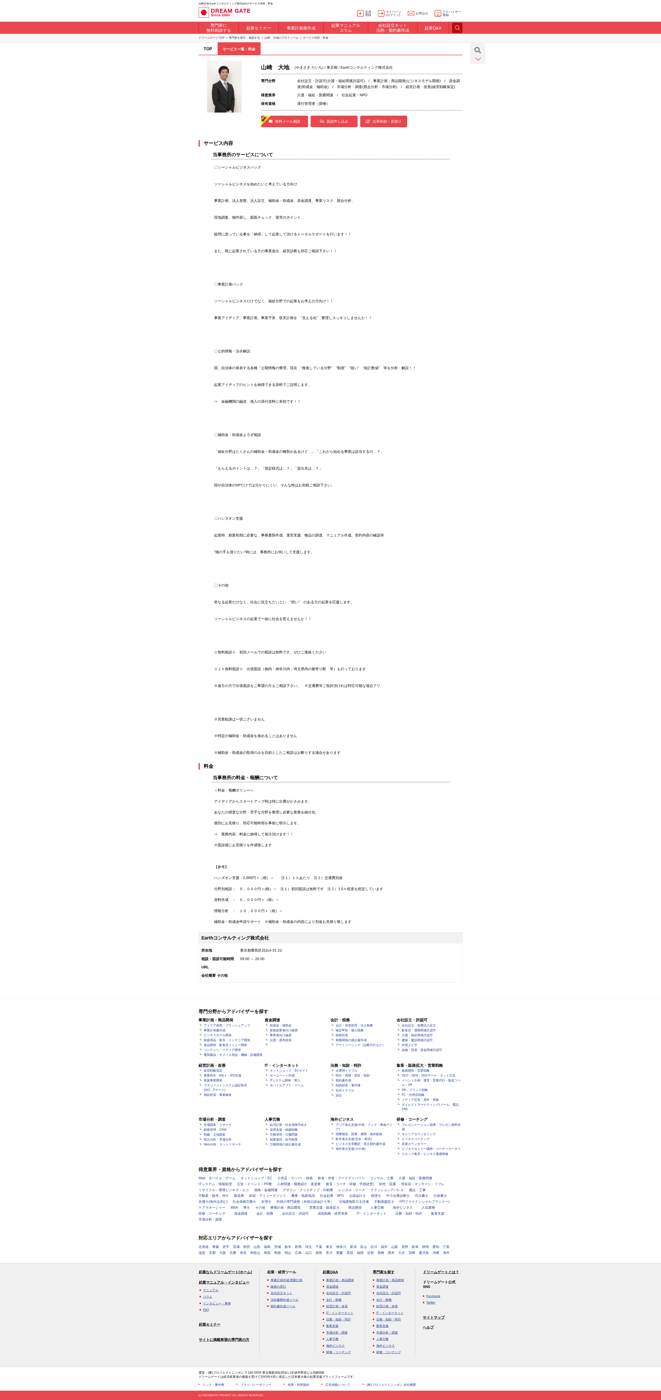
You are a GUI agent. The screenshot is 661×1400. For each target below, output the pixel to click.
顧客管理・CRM (215, 1130)
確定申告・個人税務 (350, 1030)
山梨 (394, 1247)
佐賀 (370, 1253)
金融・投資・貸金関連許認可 (422, 1050)
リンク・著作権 (213, 1385)
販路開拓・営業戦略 (416, 1070)
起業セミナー (210, 1324)
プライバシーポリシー (255, 1385)
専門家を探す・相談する (244, 37)
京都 (212, 1253)
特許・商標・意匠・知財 (353, 1075)
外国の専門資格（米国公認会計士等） (305, 1202)
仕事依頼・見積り (387, 121)
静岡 (425, 1247)
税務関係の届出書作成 (351, 1040)
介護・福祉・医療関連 (415, 1178)
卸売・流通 (387, 1184)
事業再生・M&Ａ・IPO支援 (222, 1075)
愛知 (435, 1247)
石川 (374, 1247)
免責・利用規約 (298, 1385)
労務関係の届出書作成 (285, 1144)
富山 (363, 1247)
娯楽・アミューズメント (267, 1196)
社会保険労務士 (244, 1202)
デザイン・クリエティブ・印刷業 (308, 1190)
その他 (260, 1207)
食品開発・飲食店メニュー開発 (225, 1045)
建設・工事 (417, 1190)
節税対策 (342, 1035)
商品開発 (355, 1207)
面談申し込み (337, 121)
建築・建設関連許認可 (417, 1040)
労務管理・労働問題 (284, 1134)
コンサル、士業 (382, 1178)
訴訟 (339, 1095)
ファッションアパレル (387, 1190)
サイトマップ (434, 1317)
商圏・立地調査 (214, 1134)
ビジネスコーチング (416, 1139)
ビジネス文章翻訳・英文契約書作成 (360, 1144)
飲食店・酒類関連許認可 (419, 1030)
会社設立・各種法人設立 (419, 1025)
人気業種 (428, 1207)
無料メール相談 (287, 121)
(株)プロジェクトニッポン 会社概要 (391, 1385)
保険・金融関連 (266, 1190)
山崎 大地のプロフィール (281, 37)
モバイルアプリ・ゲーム (287, 1085)
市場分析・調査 (210, 1219)
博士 (246, 1207)
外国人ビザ (409, 1045)
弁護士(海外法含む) (213, 1202)
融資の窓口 (278, 1286)
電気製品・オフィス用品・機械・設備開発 (233, 1055)
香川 (329, 1253)
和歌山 (255, 1253)
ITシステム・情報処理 (215, 1184)
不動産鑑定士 (384, 1202)
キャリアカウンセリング (419, 1134)
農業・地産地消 (303, 1196)
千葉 (319, 1247)
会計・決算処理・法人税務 (354, 1025)
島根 (277, 1253)
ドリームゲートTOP (211, 37)
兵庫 (233, 1253)
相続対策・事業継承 (218, 1095)
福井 (384, 1247)
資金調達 (241, 1213)
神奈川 (341, 1247)
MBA (234, 1207)
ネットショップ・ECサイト (289, 1070)
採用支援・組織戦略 (284, 1130)
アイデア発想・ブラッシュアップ (227, 1025)
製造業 (239, 1196)
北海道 (204, 1247)
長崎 (380, 1253)
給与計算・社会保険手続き (288, 1125)
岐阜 (415, 1247)
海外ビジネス (403, 1207)
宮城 (236, 1247)
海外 (446, 1253)
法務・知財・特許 (408, 1213)
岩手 (226, 1247)
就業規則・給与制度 (284, 1139)
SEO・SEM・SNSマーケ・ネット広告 (428, 1075)
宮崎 (411, 1253)
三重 (446, 1247)
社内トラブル (345, 1090)
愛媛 (339, 1253)
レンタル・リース (351, 1190)
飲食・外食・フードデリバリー (341, 1178)
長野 (405, 1247)
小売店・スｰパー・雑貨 (295, 1178)
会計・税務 (264, 1213)
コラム (207, 1297)
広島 (298, 1253)
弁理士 (266, 1202)
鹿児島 (424, 1253)
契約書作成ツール (283, 1306)
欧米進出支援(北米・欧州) (354, 1139)
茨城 (277, 1247)
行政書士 (440, 1196)
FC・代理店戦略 (413, 1095)
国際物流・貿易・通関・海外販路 (359, 1134)
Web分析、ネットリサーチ (222, 1144)
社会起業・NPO (332, 1196)
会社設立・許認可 (295, 1213)
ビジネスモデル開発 (218, 1035)
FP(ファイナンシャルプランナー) (424, 1202)
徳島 (319, 1253)
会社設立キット (281, 1293)
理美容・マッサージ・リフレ (423, 1184)
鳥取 (267, 1253)
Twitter (430, 1302)
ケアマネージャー (212, 1207)
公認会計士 (357, 1196)
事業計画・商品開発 (285, 1207)
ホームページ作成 (282, 1075)
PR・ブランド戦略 (415, 1090)
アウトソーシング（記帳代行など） (360, 1045)
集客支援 (437, 1213)
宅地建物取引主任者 (354, 1202)
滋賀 (202, 1253)
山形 (257, 1247)
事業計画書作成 (214, 1030)
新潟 (353, 1247)
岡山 (288, 1253)
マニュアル (210, 1290)
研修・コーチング (212, 1213)
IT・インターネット (372, 1213)
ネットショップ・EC (256, 1178)
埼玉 (308, 1247)
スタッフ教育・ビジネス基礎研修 (425, 1154)
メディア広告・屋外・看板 (420, 1100)
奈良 (243, 1253)
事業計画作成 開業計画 (286, 1280)
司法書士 (421, 1196)
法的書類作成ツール (284, 1300)
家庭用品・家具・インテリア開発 (227, 1040)
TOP (208, 49)
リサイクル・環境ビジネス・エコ (224, 1190)
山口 (308, 1253)
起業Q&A (330, 1272)
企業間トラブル (346, 1070)
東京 (329, 1247)
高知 (350, 1253)
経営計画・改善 (337, 1306)
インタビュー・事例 (217, 1303)
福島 (267, 1247)
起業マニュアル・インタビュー (224, 1282)
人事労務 (377, 1207)
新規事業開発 (213, 1080)
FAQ (206, 1310)
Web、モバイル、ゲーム (217, 1178)
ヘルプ (428, 1327)
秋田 (246, 1247)
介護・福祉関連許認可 (417, 1035)
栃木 (288, 1247)
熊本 (391, 1253)
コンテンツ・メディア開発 (222, 1050)
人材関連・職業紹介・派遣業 (299, 1184)
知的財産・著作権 (348, 1085)
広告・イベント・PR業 (254, 1184)
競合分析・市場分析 (218, 1139)
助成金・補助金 (281, 1025)
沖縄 (435, 1253)
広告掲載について (338, 1385)
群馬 (298, 1247)
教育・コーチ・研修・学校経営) (350, 1184)
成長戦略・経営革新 (333, 1213)
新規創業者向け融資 (284, 1030)
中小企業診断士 (398, 1196)
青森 (215, 1247)
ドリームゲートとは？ (441, 1272)
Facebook (433, 1296)
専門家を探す (384, 1272)
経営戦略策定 (213, 1070)
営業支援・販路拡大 (324, 1207)
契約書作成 (343, 1080)
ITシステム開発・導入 (285, 1080)
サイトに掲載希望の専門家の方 (224, 1340)
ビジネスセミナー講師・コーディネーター (431, 1149)
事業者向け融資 (281, 1035)
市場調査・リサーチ (218, 1125)
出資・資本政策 (281, 1040)
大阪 (222, 1253)
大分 (401, 1253)
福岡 (360, 1253)
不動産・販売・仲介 (214, 1196)
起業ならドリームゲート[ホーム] (225, 1272)
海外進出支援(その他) (351, 1149)
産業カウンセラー (414, 1144)
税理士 (376, 1196)
